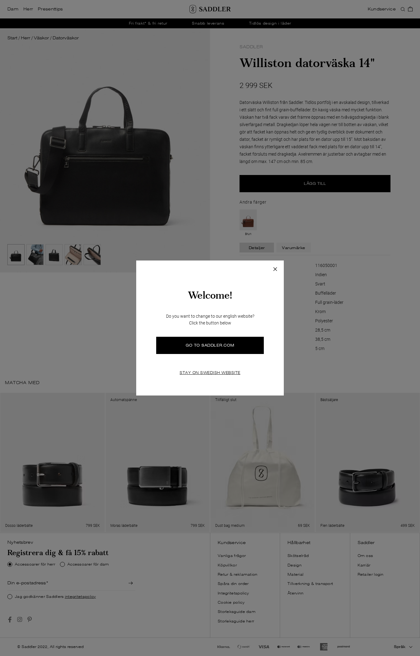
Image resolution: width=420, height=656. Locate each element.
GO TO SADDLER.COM (210, 345)
